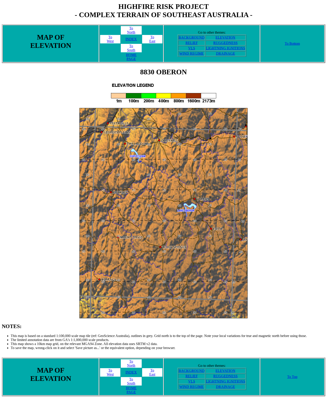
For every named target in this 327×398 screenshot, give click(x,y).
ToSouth (131, 48)
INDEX (131, 39)
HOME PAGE (131, 57)
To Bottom (292, 43)
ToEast (152, 39)
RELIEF (192, 43)
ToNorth (131, 30)
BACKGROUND (192, 37)
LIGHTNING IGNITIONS (225, 48)
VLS (191, 48)
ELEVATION (225, 37)
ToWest (110, 39)
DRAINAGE (225, 53)
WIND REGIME (191, 53)
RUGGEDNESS (225, 43)
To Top (292, 377)
